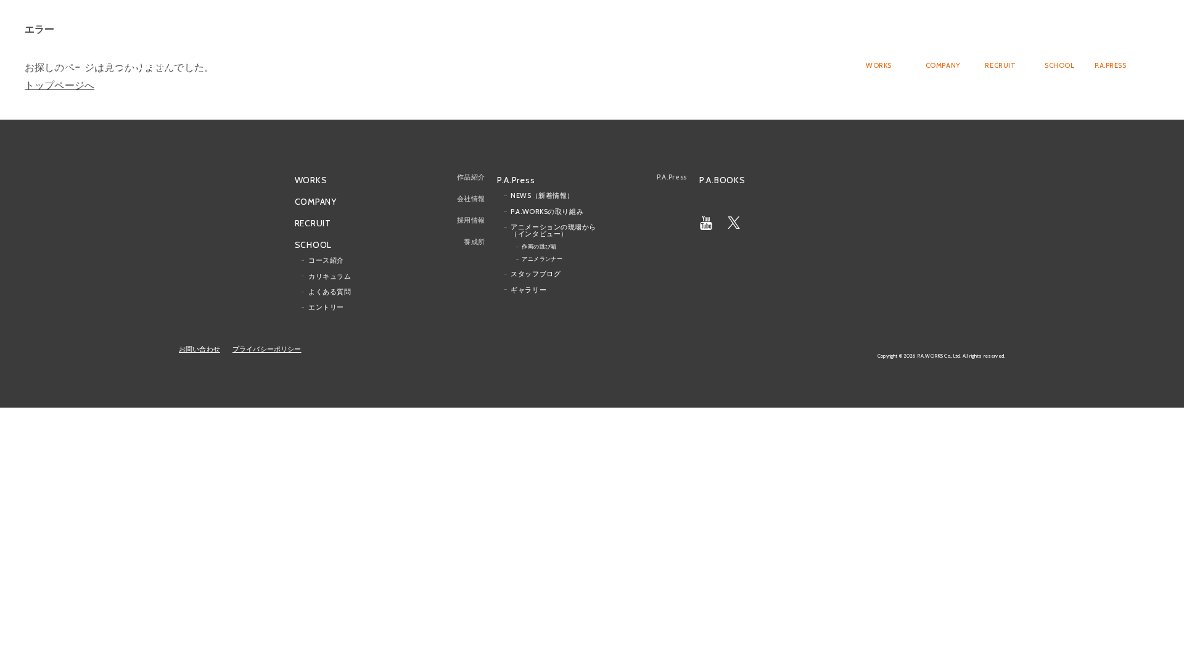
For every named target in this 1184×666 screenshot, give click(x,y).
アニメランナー (542, 258)
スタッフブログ (536, 273)
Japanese (1084, 28)
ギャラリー (528, 289)
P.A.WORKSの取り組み (547, 211)
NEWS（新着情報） (542, 195)
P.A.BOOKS (722, 179)
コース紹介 (326, 260)
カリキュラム (329, 275)
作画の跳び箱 (539, 246)
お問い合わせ (199, 349)
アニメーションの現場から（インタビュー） (553, 230)
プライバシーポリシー (267, 349)
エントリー (326, 307)
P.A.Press (516, 179)
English (1119, 28)
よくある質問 (329, 291)
